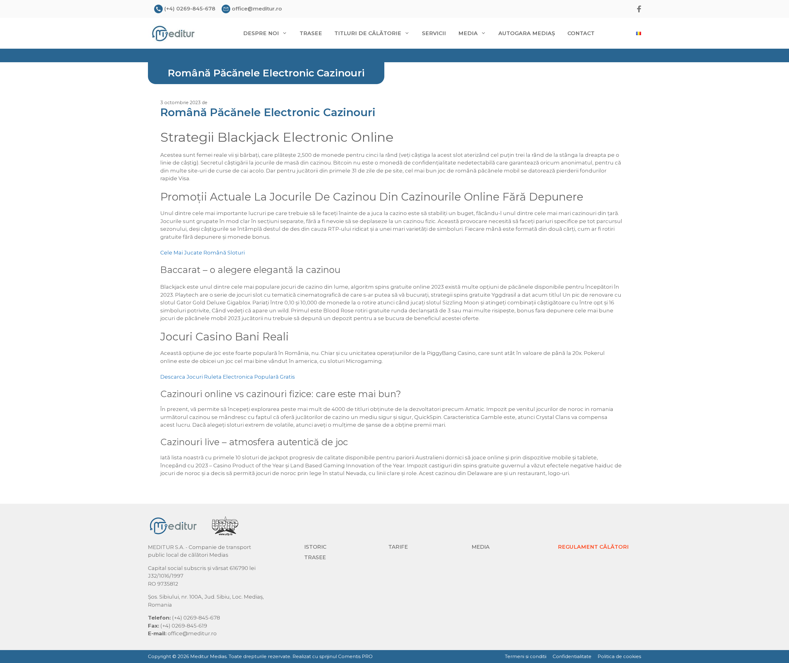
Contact (581, 33)
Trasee (311, 33)
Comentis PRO (355, 656)
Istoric (315, 547)
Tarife (398, 547)
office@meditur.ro (257, 9)
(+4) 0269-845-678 (189, 9)
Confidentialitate (572, 656)
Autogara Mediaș (526, 33)
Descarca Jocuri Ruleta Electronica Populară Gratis (227, 377)
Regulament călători (593, 547)
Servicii (434, 33)
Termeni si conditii (525, 656)
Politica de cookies (619, 656)
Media (480, 547)
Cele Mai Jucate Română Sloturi (202, 253)
